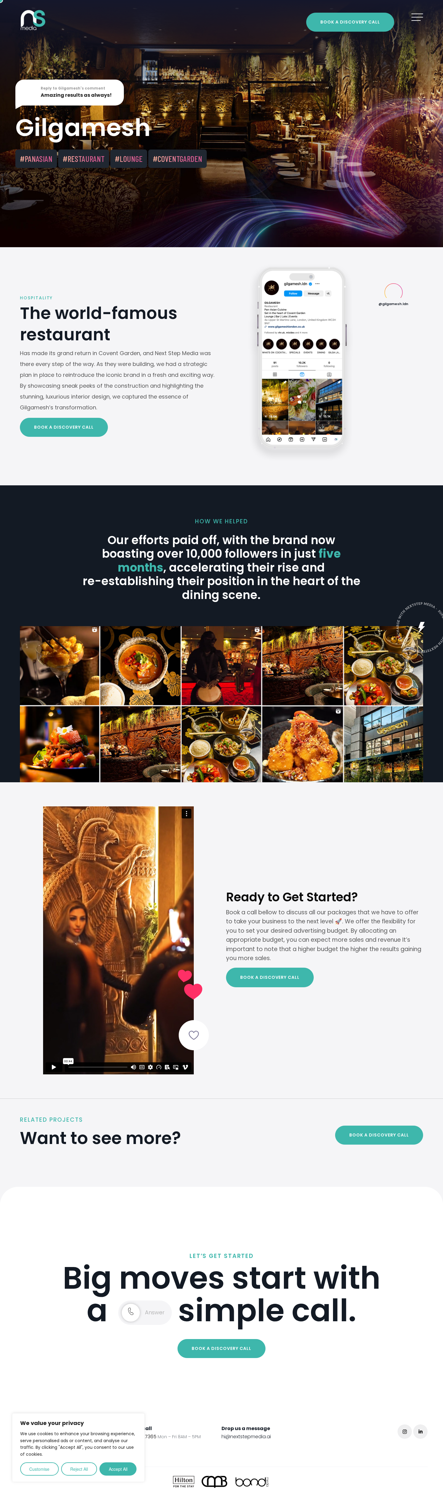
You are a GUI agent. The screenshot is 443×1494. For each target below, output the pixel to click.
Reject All (79, 1469)
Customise (39, 1469)
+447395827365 (159, 1436)
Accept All (118, 1469)
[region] (78, 1447)
